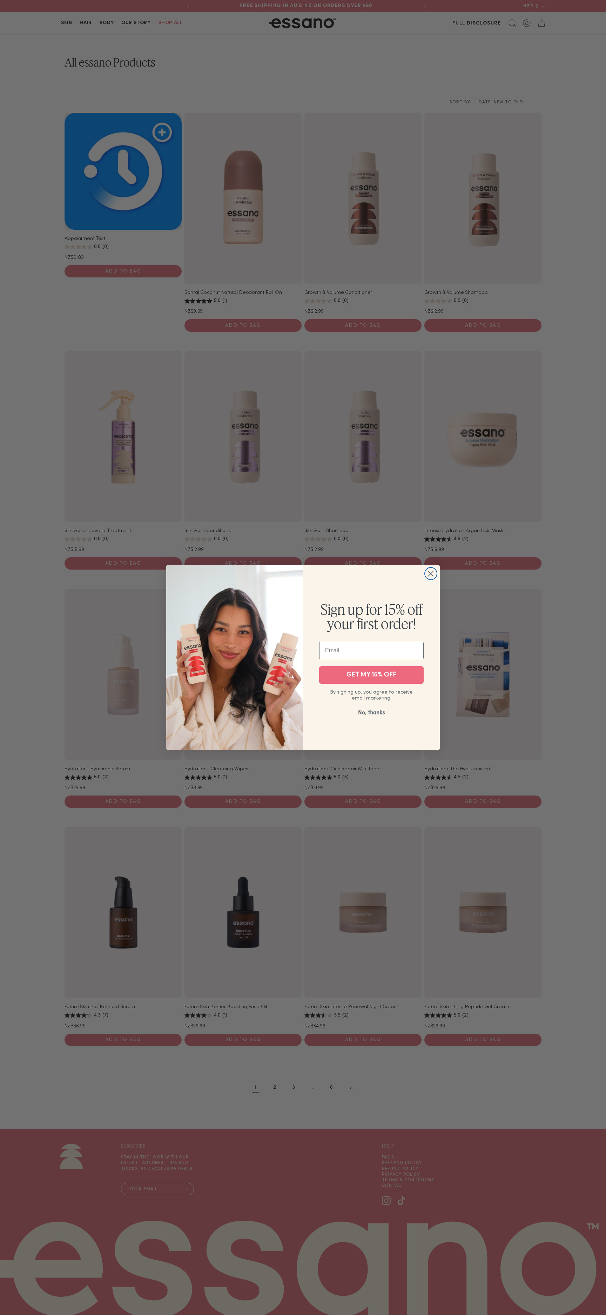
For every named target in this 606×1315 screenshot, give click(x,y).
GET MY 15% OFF (371, 675)
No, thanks (371, 713)
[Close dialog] (431, 573)
